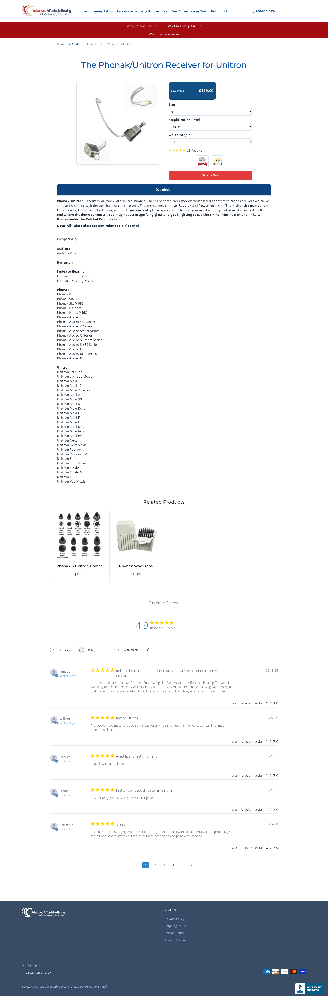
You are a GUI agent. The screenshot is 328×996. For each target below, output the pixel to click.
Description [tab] (164, 189)
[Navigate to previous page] (136, 865)
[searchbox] (63, 650)
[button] (102, 11)
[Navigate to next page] (191, 865)
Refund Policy (174, 933)
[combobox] (102, 650)
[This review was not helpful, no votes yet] (274, 703)
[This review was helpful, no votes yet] (267, 703)
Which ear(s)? (179, 135)
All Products (75, 44)
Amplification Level (184, 120)
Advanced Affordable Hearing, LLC (55, 987)
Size (172, 104)
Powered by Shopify (94, 987)
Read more (218, 691)
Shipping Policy (175, 926)
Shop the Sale (210, 175)
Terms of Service (176, 940)
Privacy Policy (174, 919)
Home (60, 44)
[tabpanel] (164, 339)
